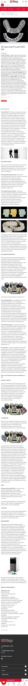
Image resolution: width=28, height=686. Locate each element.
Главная (3, 13)
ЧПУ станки (17, 9)
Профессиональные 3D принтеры (9, 14)
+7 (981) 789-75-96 (7, 651)
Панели (23, 9)
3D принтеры (4, 9)
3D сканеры (11, 9)
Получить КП (11, 680)
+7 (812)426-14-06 (7, 646)
